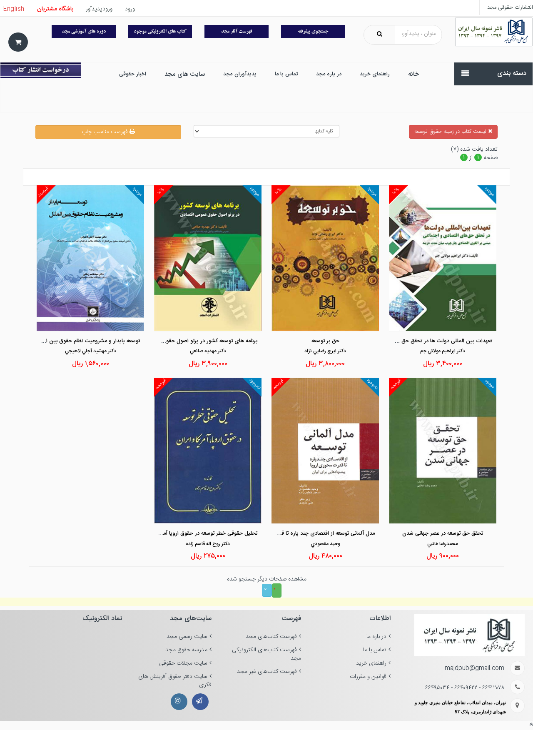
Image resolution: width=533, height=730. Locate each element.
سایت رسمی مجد (187, 637)
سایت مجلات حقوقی (183, 663)
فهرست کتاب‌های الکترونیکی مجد (266, 654)
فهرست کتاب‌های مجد (271, 637)
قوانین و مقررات (368, 677)
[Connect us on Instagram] (179, 701)
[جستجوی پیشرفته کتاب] (313, 31)
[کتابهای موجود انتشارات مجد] (236, 31)
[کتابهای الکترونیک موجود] (160, 31)
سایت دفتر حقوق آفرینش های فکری (175, 681)
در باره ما (376, 637)
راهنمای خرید (371, 663)
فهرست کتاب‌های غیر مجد (267, 672)
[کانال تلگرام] (200, 701)
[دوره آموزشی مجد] (84, 31)
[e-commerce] (494, 32)
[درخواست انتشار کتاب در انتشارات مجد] (40, 70)
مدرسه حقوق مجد (186, 650)
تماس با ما (374, 650)
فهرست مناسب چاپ (106, 132)
